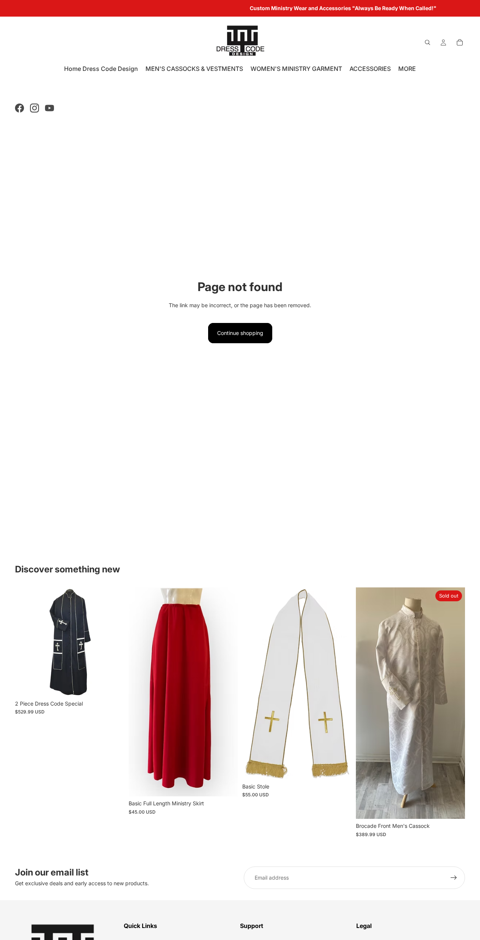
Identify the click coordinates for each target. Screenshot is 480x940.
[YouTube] (49, 108)
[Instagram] (34, 108)
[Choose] (112, 685)
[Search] (427, 42)
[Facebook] (19, 108)
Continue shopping (240, 333)
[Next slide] (113, 642)
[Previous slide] (26, 642)
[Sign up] (454, 878)
